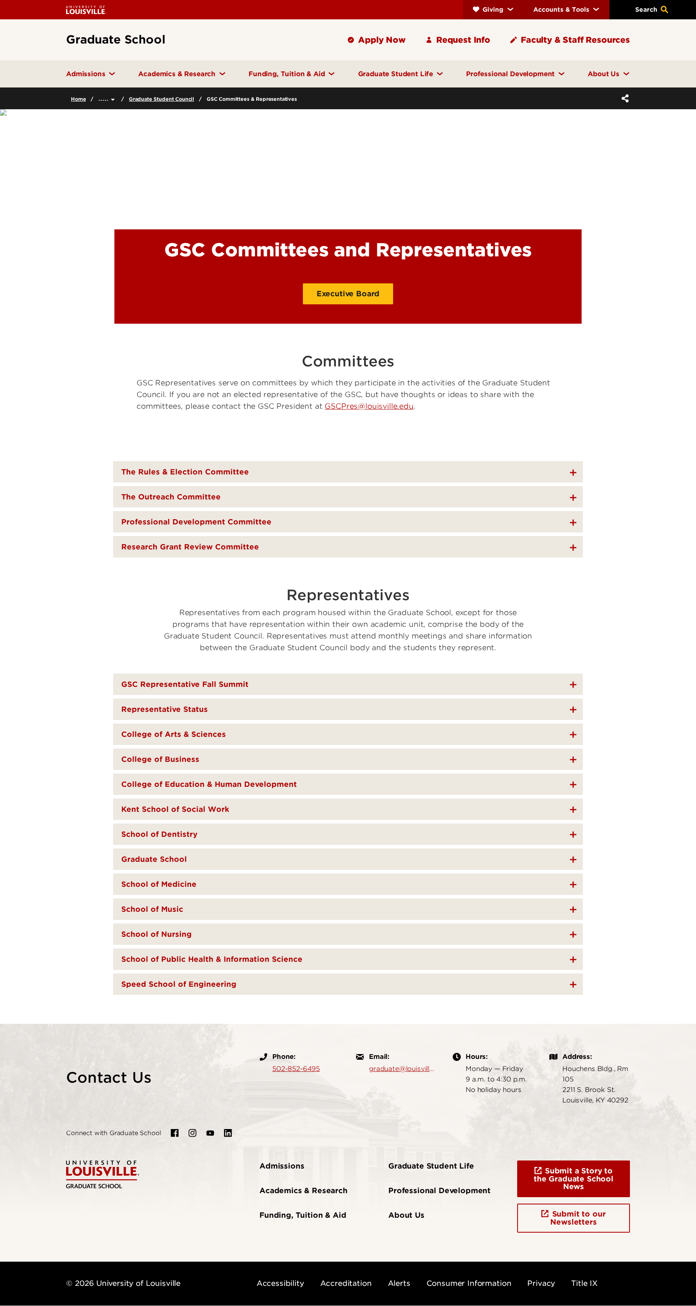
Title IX (584, 1283)
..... (104, 98)
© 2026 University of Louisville (123, 1283)
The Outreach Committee (171, 497)
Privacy (541, 1283)
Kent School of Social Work (175, 809)
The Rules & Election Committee (185, 472)
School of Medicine (159, 884)
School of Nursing (156, 934)
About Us (406, 1215)
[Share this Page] (623, 98)
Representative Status (164, 709)
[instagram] (192, 1133)
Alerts (399, 1283)
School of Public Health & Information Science (211, 959)
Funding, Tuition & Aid (302, 1215)
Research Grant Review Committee (190, 547)
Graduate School (154, 859)
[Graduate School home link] (102, 1173)
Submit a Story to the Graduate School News (573, 1179)
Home (78, 99)
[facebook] (175, 1133)
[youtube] (210, 1133)
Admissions (281, 1166)
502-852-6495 (296, 1069)
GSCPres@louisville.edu (369, 406)
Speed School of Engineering (178, 984)
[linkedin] (228, 1133)
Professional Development (439, 1190)
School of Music (152, 909)
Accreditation (346, 1283)
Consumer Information (469, 1283)
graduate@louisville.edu (403, 1069)
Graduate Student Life (431, 1166)
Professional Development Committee (196, 522)
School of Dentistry (159, 834)
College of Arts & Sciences (173, 734)
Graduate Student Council (161, 99)
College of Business (160, 759)
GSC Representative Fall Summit (185, 684)
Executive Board (348, 293)
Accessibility (280, 1283)
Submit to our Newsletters (577, 1218)
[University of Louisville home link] (86, 9)
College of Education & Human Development (209, 784)
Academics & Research (303, 1190)
